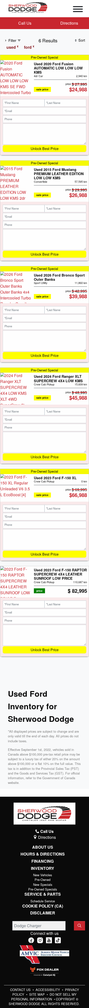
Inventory (42, 868)
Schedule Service (42, 901)
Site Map (37, 994)
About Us (42, 847)
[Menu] (78, 9)
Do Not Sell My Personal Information (44, 996)
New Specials (42, 884)
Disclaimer (42, 913)
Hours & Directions (43, 854)
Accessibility (48, 989)
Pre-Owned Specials (42, 889)
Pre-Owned (42, 879)
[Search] (79, 925)
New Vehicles (42, 875)
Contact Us (21, 989)
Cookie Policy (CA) (42, 906)
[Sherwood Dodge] (28, 7)
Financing (42, 861)
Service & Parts (42, 894)
